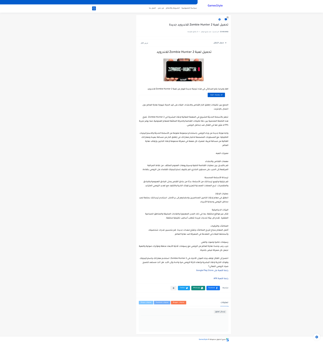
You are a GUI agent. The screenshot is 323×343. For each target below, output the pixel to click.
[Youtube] (94, 2)
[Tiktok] (102, 2)
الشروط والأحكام (173, 8)
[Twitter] (98, 2)
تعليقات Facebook (162, 302)
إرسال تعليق (220, 312)
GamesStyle (215, 6)
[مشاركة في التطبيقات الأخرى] (173, 288)
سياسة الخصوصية (189, 8)
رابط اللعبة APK (221, 279)
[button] (213, 288)
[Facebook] (111, 2)
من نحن (161, 8)
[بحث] (94, 8)
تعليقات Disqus (146, 302)
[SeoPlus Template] (227, 339)
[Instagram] (107, 2)
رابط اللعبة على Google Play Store (212, 270)
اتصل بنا (152, 8)
